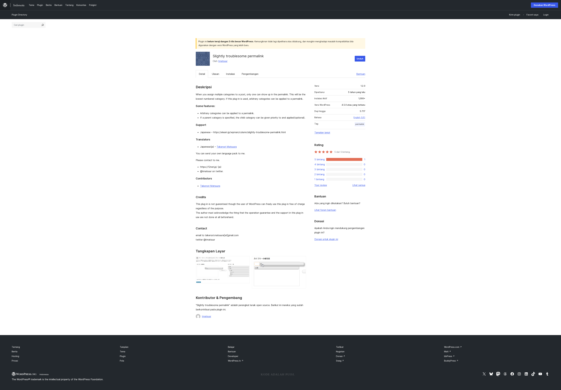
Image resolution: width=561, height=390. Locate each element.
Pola (122, 360)
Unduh (360, 58)
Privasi (15, 360)
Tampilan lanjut (322, 132)
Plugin (123, 356)
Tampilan (124, 347)
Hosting (15, 356)
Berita (14, 351)
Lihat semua (358, 185)
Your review (320, 185)
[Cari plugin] (43, 25)
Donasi (340, 356)
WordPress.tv (235, 360)
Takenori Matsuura (227, 146)
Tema (122, 351)
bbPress (449, 356)
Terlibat (339, 347)
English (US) (359, 117)
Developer (233, 356)
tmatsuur (222, 61)
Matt (447, 351)
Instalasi (230, 73)
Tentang (16, 347)
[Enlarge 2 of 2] (302, 260)
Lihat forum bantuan (325, 210)
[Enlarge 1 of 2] (245, 260)
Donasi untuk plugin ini (326, 239)
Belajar (231, 347)
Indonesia (44, 374)
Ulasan (215, 73)
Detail (202, 73)
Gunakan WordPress (544, 5)
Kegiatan (340, 351)
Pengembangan (250, 73)
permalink (359, 124)
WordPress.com (453, 347)
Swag (340, 360)
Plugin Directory (19, 14)
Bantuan (360, 73)
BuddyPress (451, 360)
